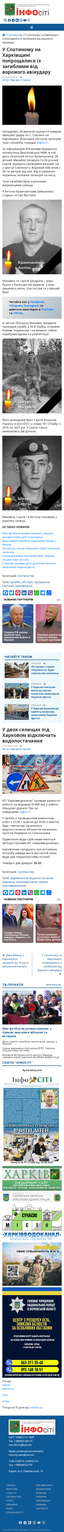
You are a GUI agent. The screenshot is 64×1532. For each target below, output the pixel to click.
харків (43, 882)
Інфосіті (42, 142)
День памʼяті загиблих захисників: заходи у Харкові (29, 1042)
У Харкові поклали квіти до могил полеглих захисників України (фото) (45, 692)
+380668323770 (23, 1465)
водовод (8, 882)
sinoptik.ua (35, 1407)
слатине (8, 586)
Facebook (37, 302)
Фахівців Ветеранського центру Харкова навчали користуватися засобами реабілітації (30, 1056)
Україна (11, 1485)
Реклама (41, 1504)
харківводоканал (14, 885)
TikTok (18, 313)
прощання (41, 582)
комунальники (26, 882)
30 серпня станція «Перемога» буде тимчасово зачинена (45, 670)
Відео (9, 1508)
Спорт (10, 1500)
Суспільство (14, 35)
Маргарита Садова (20, 79)
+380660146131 (23, 1441)
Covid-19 (11, 1492)
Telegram (15, 305)
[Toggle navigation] (32, 27)
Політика (12, 1489)
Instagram (31, 305)
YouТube (47, 309)
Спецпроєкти (14, 1512)
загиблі (15, 582)
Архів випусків (53, 984)
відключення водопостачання (31, 878)
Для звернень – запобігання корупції (45, 1489)
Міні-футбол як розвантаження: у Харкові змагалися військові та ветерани (27, 1032)
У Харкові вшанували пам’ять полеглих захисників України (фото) (45, 713)
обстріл (27, 582)
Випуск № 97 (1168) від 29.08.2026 (32, 1162)
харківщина (23, 586)
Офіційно (12, 1504)
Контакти (42, 1508)
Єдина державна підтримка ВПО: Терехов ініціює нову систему (28, 1049)
